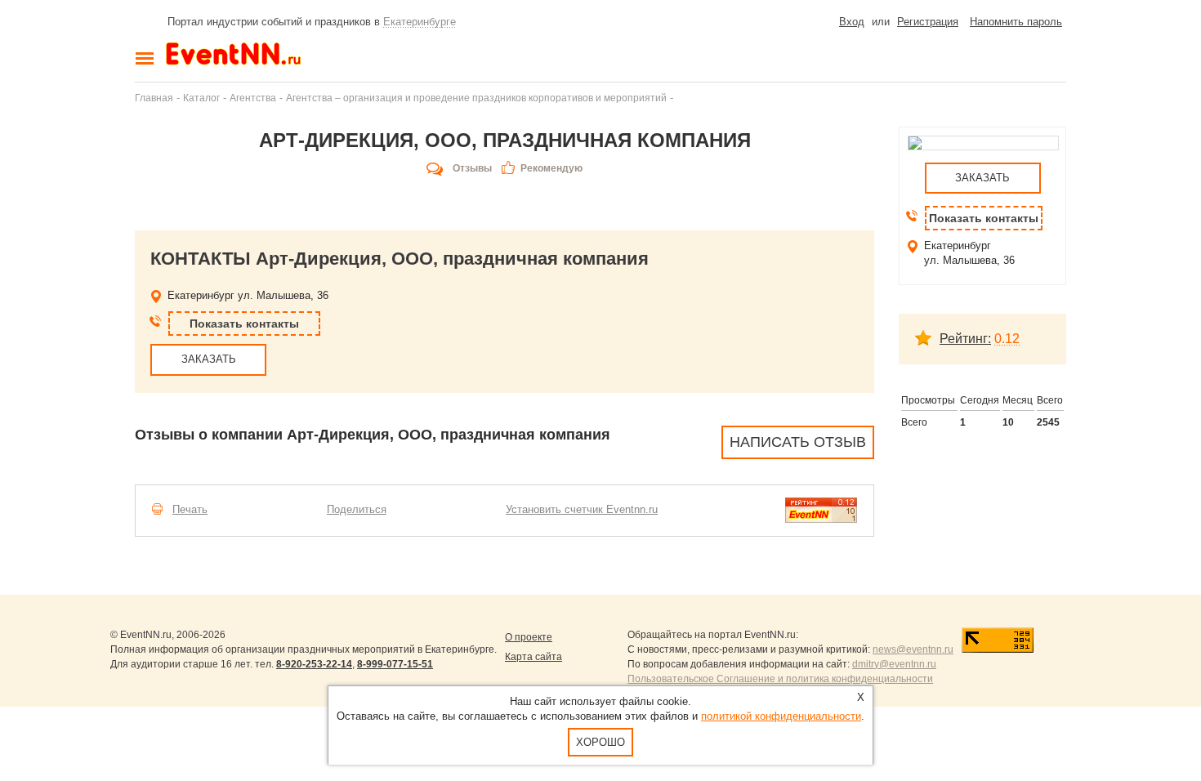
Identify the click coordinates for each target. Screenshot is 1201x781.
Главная (154, 97)
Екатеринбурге (419, 22)
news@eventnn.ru (913, 649)
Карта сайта (533, 657)
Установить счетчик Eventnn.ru (582, 509)
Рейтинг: (965, 339)
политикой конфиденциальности (781, 716)
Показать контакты (244, 323)
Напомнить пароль (1016, 22)
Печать (190, 509)
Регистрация (927, 22)
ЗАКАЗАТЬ (208, 359)
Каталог (201, 97)
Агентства (253, 97)
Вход (851, 22)
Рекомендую (551, 168)
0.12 (1007, 339)
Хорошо (600, 742)
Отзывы (472, 168)
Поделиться (356, 509)
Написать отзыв (798, 442)
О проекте (528, 637)
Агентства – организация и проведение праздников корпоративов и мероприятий (476, 97)
